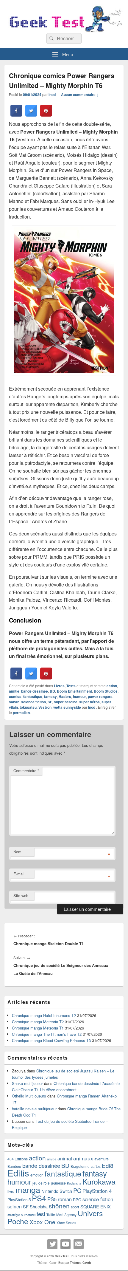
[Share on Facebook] (16, 115)
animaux (83, 1158)
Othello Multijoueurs (29, 1096)
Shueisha (39, 1207)
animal (64, 1158)
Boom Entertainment (74, 691)
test (41, 1214)
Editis (18, 1172)
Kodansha (74, 1183)
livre (10, 1191)
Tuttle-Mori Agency (61, 1214)
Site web (20, 895)
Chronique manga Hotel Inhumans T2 (44, 1015)
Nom (17, 851)
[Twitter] (52, 1244)
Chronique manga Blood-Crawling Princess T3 (51, 1040)
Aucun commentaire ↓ (80, 94)
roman (65, 1199)
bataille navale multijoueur (34, 1108)
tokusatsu (28, 707)
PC (77, 1190)
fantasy (50, 696)
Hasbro (65, 696)
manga (27, 1189)
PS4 (39, 1198)
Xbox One (42, 1222)
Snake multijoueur (27, 1083)
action (112, 685)
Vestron (44, 707)
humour (79, 696)
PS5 (52, 1199)
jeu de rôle (41, 1182)
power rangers (100, 696)
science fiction (33, 702)
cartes (96, 1166)
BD (52, 691)
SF (50, 702)
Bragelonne (80, 1166)
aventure (101, 1159)
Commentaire (26, 770)
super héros (89, 702)
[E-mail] (79, 1244)
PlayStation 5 (19, 1199)
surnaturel (28, 1215)
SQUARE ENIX (95, 1206)
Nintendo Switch (56, 1191)
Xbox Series (66, 1222)
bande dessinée (34, 691)
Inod (52, 94)
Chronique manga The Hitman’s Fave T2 (47, 1034)
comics (15, 696)
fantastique (32, 696)
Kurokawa (98, 1181)
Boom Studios (106, 691)
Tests (71, 685)
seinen (14, 1206)
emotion (36, 1175)
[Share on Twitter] (31, 115)
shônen (59, 1205)
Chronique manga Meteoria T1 (38, 1028)
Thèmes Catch (80, 1263)
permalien (21, 712)
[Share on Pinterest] (46, 115)
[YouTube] (65, 1244)
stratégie (13, 1214)
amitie (14, 691)
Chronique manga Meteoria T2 (38, 1021)
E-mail (18, 874)
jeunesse (58, 1183)
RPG (77, 1199)
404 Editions (17, 1158)
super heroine (65, 702)
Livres (59, 685)
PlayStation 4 (97, 1190)
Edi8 (107, 1165)
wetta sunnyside (67, 707)
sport (75, 1207)
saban (14, 702)
